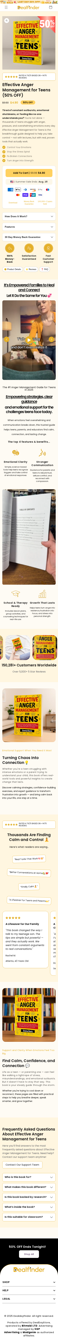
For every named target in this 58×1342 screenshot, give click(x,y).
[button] (6, 7)
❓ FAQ (44, 269)
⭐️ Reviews (31, 269)
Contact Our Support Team (22, 1165)
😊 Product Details (12, 269)
